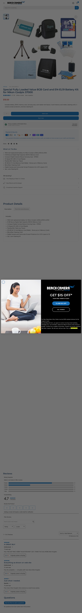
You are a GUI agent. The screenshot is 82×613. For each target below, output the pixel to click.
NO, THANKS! (61, 309)
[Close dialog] (3, 282)
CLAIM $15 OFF (61, 303)
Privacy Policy (74, 328)
